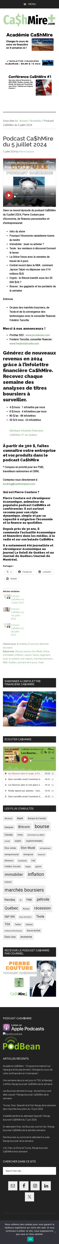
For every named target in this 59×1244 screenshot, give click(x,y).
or (21, 900)
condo (7, 841)
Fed (33, 860)
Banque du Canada (37, 818)
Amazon (8, 818)
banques (9, 827)
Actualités (22, 644)
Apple (20, 818)
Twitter (18, 924)
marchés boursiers (43, 658)
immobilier (8, 655)
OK (30, 1239)
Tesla (41, 662)
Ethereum (9, 861)
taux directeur (25, 917)
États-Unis (10, 936)
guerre (38, 866)
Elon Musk (37, 651)
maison (8, 882)
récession (42, 908)
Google (28, 867)
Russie (26, 908)
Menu (32, 4)
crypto (18, 841)
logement (45, 655)
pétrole (43, 899)
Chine (20, 835)
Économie (33, 644)
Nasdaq (10, 899)
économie (26, 936)
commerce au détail (36, 835)
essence (41, 854)
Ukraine (29, 924)
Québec (13, 662)
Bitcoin (19, 651)
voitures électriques (13, 931)
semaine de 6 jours (27, 662)
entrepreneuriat (12, 854)
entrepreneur (45, 848)
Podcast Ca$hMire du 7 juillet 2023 (17, 599)
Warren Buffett (33, 930)
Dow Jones (10, 848)
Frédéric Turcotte (12, 866)
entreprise (28, 854)
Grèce (46, 651)
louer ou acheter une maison (17, 658)
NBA (5, 662)
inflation (19, 655)
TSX (7, 924)
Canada (9, 834)
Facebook (22, 861)
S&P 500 (10, 916)
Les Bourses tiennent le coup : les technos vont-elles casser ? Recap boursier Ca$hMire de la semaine (27, 1095)
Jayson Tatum (31, 655)
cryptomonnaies (34, 841)
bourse (27, 651)
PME (29, 899)
